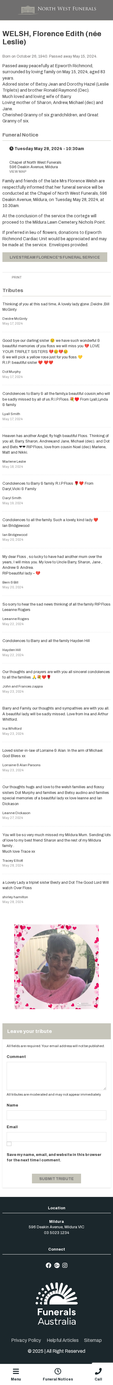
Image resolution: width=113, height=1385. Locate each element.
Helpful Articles (63, 1340)
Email (12, 1127)
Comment (16, 1057)
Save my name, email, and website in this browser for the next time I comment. (54, 1157)
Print (16, 277)
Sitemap (93, 1340)
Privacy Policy (26, 1340)
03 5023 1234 (56, 1233)
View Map (17, 171)
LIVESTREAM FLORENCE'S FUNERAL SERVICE (55, 257)
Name (12, 1105)
